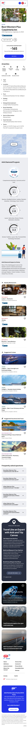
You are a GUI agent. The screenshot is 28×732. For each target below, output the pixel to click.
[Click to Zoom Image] (14, 15)
